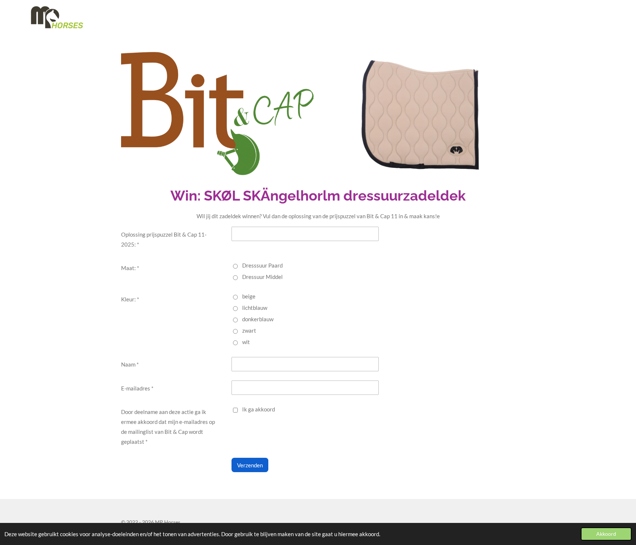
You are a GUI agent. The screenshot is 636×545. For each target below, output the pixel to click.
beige (248, 296)
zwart (249, 330)
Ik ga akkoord (258, 409)
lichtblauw (254, 307)
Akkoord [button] (606, 534)
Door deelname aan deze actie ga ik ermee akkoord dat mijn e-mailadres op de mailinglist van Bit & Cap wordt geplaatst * (168, 426)
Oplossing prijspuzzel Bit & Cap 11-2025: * (163, 239)
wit (246, 342)
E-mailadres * (137, 388)
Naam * (130, 364)
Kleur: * (130, 299)
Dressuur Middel (262, 276)
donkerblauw (257, 319)
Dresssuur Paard (262, 265)
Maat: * (130, 268)
